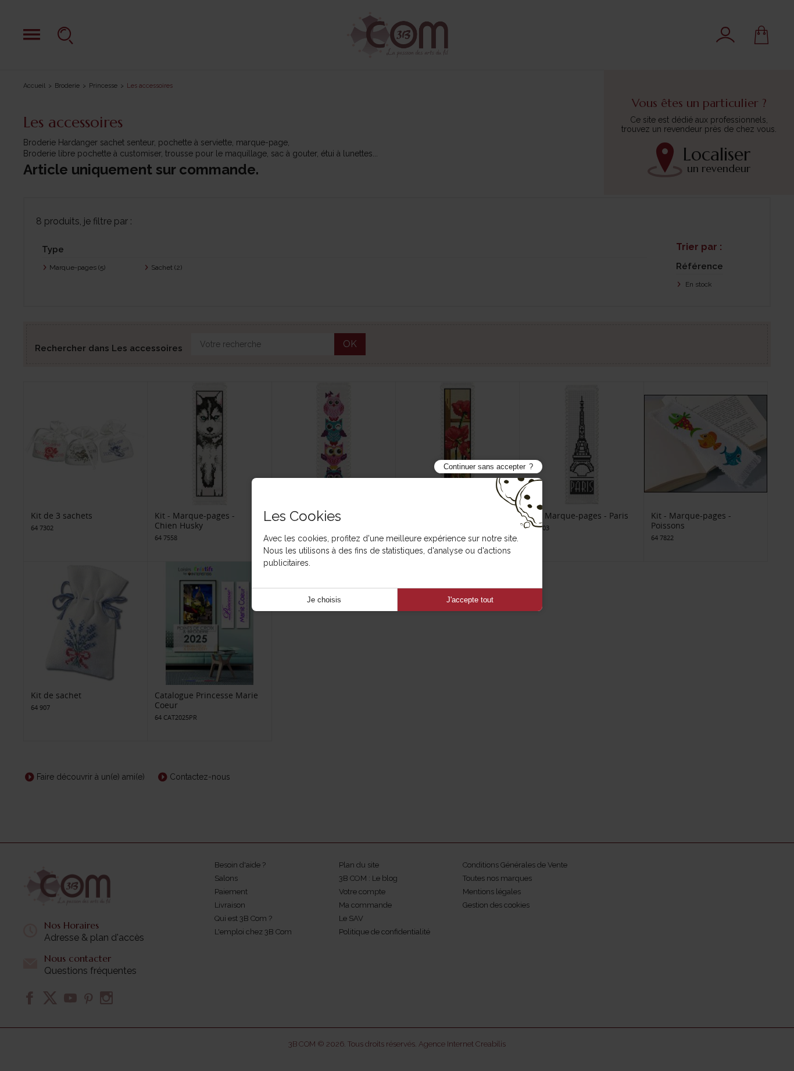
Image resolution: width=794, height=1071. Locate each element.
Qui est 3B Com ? (243, 918)
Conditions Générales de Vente (515, 865)
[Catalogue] (32, 34)
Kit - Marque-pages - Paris (577, 515)
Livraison (229, 905)
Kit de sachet (56, 695)
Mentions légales (492, 891)
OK (350, 343)
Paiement (231, 891)
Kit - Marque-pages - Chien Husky (195, 520)
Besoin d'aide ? (240, 865)
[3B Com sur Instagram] (106, 997)
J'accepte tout (469, 599)
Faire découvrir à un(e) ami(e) (91, 776)
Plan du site (359, 865)
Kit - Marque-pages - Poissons (691, 520)
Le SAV (351, 918)
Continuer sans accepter (484, 466)
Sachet (166, 267)
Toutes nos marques (497, 878)
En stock (698, 284)
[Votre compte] (725, 35)
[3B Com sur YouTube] (70, 997)
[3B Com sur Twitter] (50, 997)
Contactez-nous (200, 776)
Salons (226, 878)
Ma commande (365, 905)
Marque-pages (77, 267)
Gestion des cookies (496, 905)
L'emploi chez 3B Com (253, 932)
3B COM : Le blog (368, 878)
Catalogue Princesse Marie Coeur (206, 700)
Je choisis (324, 599)
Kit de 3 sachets (61, 515)
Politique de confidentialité (384, 932)
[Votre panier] (761, 35)
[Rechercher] (67, 35)
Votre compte (362, 891)
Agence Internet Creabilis (462, 1044)
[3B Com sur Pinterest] (88, 997)
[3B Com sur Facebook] (29, 997)
